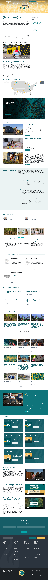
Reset (8, 81)
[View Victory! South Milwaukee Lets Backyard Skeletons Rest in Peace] (24, 317)
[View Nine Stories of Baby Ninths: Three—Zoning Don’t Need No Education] (37, 358)
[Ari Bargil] (5, 218)
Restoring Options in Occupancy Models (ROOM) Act (17, 275)
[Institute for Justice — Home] (7, 2)
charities (27, 178)
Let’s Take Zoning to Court (36, 382)
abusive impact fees (26, 177)
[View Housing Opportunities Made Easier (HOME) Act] (28, 262)
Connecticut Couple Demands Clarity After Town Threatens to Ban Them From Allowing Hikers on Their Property (10, 325)
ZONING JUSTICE (35, 17)
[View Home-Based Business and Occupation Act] (7, 261)
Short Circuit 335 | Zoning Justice (32, 451)
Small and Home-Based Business (36, 22)
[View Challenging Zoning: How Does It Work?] (10, 358)
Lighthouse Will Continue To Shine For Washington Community (23, 349)
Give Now (41, 1)
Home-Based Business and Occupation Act (16, 260)
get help (27, 411)
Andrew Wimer (32, 218)
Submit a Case (32, 1)
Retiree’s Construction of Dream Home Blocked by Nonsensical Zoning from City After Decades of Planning (37, 240)
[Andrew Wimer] (26, 218)
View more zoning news (24, 331)
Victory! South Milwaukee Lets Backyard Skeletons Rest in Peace (23, 324)
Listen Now (15, 426)
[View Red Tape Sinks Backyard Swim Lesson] (10, 342)
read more (27, 135)
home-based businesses (39, 177)
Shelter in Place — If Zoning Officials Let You (9, 383)
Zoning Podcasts (34, 31)
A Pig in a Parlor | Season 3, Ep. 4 (32, 420)
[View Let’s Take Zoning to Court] (37, 376)
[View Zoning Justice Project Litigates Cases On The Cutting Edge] (37, 342)
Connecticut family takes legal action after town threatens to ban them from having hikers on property (10, 240)
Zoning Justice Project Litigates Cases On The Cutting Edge (37, 349)
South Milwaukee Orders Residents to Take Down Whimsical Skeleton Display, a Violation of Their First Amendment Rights (37, 325)
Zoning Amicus (34, 29)
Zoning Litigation (34, 26)
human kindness (38, 178)
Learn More (8, 114)
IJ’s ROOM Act (19, 507)
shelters (31, 178)
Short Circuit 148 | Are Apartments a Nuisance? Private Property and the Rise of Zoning (13, 453)
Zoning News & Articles (35, 30)
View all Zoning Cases (24, 249)
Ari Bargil (10, 218)
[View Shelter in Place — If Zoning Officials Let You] (10, 376)
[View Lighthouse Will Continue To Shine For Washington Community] (24, 342)
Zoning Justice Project (11, 236)
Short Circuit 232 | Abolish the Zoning (33, 435)
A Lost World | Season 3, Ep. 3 (11, 420)
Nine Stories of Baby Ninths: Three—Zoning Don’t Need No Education (37, 365)
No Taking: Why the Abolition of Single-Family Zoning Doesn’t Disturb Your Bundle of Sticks (24, 383)
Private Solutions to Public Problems (37, 23)
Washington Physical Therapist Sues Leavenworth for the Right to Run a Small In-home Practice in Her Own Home (24, 240)
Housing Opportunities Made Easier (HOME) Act (36, 260)
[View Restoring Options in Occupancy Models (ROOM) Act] (7, 276)
